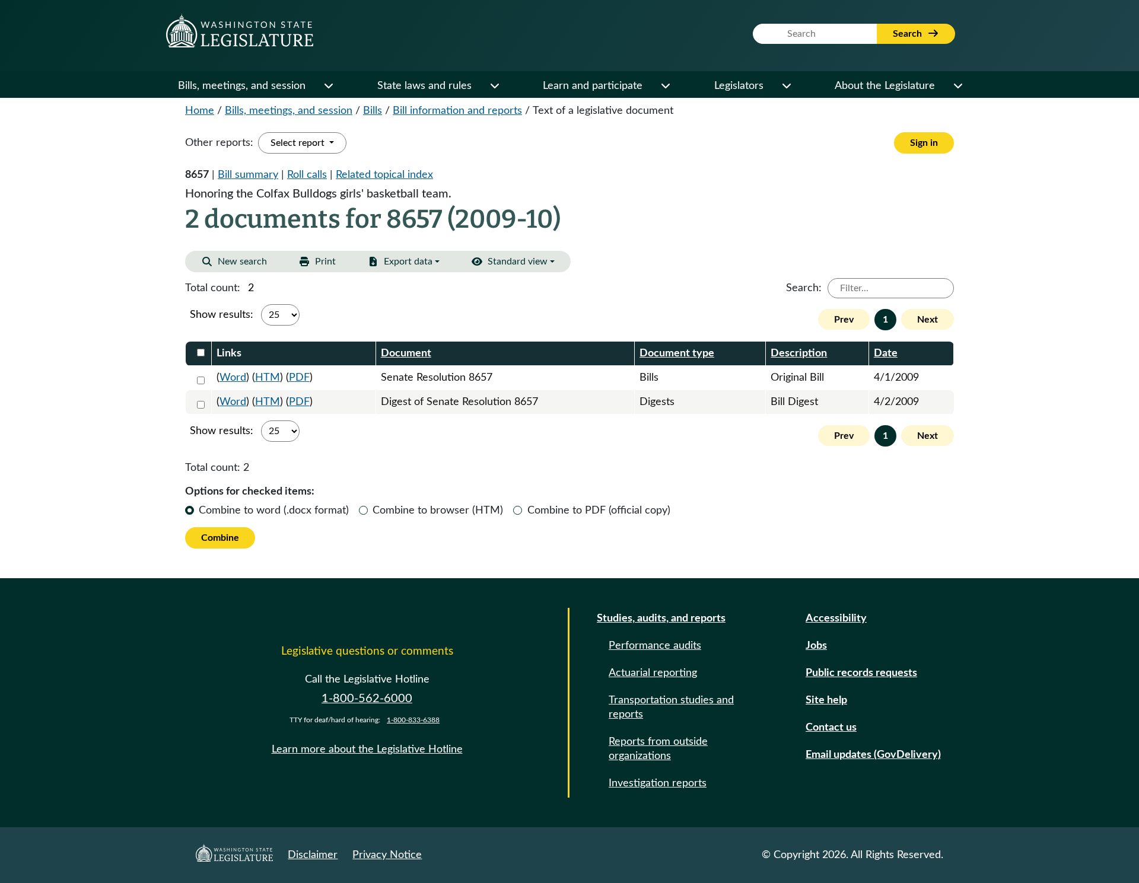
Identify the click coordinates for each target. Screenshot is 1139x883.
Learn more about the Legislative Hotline (367, 749)
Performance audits (655, 645)
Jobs (816, 645)
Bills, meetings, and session (242, 86)
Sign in (924, 143)
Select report (299, 143)
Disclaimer (313, 855)
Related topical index (384, 175)
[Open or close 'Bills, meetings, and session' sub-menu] (328, 86)
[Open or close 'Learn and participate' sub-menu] (665, 86)
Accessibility (836, 618)
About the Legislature (885, 86)
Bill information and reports (457, 111)
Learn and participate (592, 86)
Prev (844, 319)
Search (908, 34)
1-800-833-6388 (413, 719)
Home (199, 111)
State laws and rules (424, 86)
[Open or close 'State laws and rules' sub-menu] (494, 86)
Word (232, 377)
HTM (267, 377)
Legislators (738, 86)
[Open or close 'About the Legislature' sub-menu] (957, 86)
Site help (826, 700)
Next (927, 319)
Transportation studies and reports (671, 707)
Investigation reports (658, 783)
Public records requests (861, 673)
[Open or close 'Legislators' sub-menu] (786, 86)
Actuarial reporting (653, 673)
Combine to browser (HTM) (438, 510)
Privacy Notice (387, 855)
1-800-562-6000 (367, 699)
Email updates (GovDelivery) (873, 755)
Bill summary (248, 175)
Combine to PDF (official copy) (598, 510)
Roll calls (307, 175)
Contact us (831, 727)
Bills (372, 111)
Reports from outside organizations (658, 749)
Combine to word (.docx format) (274, 510)
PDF (299, 377)
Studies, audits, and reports (661, 618)
